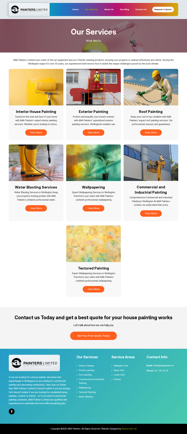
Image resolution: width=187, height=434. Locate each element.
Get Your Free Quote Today (93, 335)
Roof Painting (151, 111)
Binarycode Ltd (129, 428)
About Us (109, 9)
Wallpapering (93, 187)
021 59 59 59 (161, 370)
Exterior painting (86, 370)
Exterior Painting (93, 111)
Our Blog (124, 9)
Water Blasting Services (36, 187)
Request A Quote (163, 9)
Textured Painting (93, 268)
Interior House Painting (36, 111)
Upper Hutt (119, 370)
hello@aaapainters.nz (163, 365)
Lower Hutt (119, 374)
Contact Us (141, 9)
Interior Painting (86, 365)
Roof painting (85, 374)
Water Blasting (86, 396)
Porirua (117, 379)
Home (75, 9)
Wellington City (121, 365)
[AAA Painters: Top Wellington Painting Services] (29, 5)
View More (36, 132)
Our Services (91, 9)
